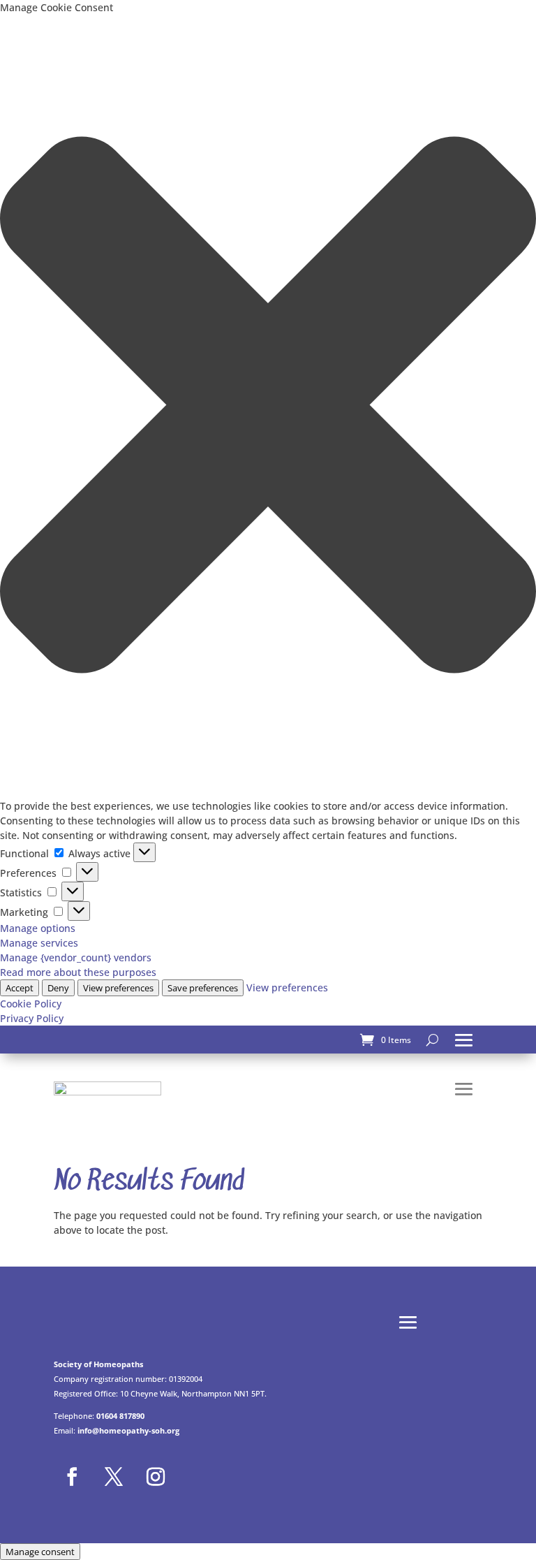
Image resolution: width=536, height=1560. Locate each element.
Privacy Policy (32, 1018)
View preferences (118, 988)
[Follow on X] (114, 1477)
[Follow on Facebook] (72, 1477)
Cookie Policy (30, 1003)
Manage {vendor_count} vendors (75, 957)
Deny (58, 988)
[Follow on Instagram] (155, 1477)
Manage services (39, 942)
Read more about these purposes (78, 972)
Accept (20, 988)
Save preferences (203, 988)
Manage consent (40, 1551)
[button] (268, 407)
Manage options (37, 928)
